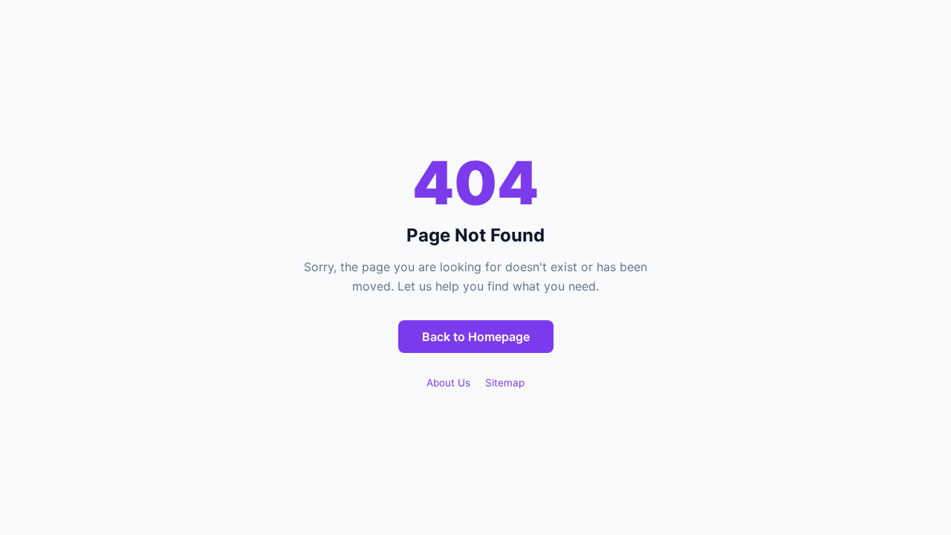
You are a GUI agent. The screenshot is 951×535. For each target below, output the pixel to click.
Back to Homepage (476, 336)
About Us (448, 383)
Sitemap (505, 383)
